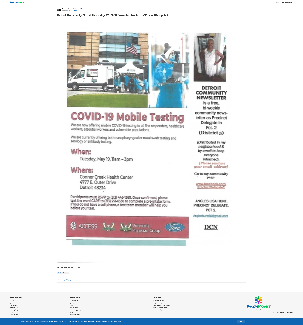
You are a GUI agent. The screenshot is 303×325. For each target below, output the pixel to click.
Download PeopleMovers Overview (161, 305)
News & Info (74, 10)
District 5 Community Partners (71, 8)
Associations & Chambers (76, 310)
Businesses (72, 312)
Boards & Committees (75, 302)
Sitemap (12, 317)
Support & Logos (14, 314)
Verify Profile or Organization (160, 310)
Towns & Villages (74, 307)
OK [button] (241, 321)
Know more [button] (117, 321)
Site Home (12, 300)
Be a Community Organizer (159, 309)
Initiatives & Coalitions (75, 300)
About (11, 302)
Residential (72, 309)
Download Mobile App (158, 300)
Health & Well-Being (63, 272)
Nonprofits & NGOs (75, 316)
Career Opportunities (15, 309)
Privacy (11, 312)
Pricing (11, 303)
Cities (71, 305)
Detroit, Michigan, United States (69, 280)
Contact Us (12, 316)
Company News (14, 307)
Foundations (73, 317)
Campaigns (73, 303)
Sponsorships (13, 305)
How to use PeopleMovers (159, 303)
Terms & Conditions (15, 310)
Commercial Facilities (75, 314)
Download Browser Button (159, 302)
